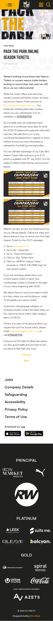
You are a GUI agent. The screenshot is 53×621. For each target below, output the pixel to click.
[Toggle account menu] (41, 4)
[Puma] (40, 473)
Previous (26, 354)
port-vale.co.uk (21, 246)
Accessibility (15, 402)
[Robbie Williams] (26, 494)
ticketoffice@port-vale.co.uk (24, 331)
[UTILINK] (12, 580)
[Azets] (26, 594)
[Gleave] (12, 542)
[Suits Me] (40, 531)
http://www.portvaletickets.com (20, 105)
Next (26, 360)
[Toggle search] (48, 4)
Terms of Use (16, 416)
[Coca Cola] (40, 580)
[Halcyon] (40, 541)
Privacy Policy (16, 409)
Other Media (35, 616)
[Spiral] (40, 567)
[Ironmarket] (12, 472)
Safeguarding (16, 394)
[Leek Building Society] (12, 531)
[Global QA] (12, 567)
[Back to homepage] (26, 4)
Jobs (9, 379)
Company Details (19, 387)
